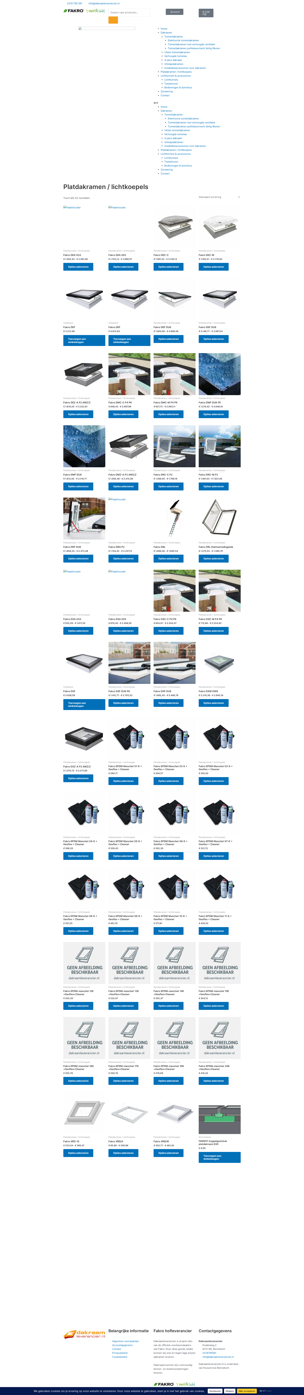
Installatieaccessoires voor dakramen (185, 67)
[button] (197, 103)
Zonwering (167, 91)
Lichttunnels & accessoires (176, 75)
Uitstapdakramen (173, 63)
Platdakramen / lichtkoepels (176, 71)
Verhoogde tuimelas (175, 56)
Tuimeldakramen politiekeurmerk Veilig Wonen (194, 48)
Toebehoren (171, 83)
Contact (165, 95)
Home (164, 28)
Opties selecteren (78, 266)
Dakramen (166, 32)
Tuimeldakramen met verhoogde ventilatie (191, 44)
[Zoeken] (113, 20)
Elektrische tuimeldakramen (183, 40)
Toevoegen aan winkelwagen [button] (77, 340)
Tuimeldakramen (173, 36)
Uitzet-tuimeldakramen (177, 52)
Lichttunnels (171, 79)
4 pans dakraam (173, 60)
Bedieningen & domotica (178, 87)
